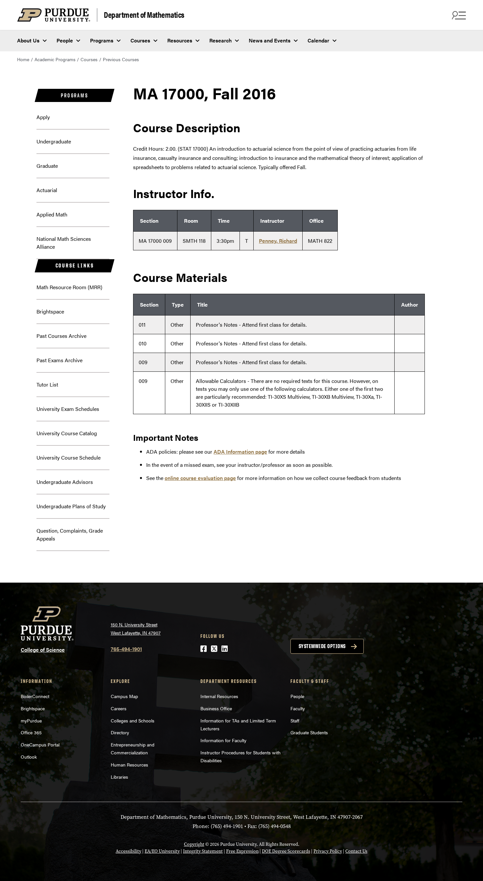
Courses (140, 40)
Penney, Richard (278, 240)
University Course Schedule (68, 457)
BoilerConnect (35, 696)
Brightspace (50, 311)
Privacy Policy (327, 851)
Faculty (297, 708)
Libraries (119, 776)
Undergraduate (53, 141)
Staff (294, 720)
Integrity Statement (203, 851)
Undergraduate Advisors (64, 482)
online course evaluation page (200, 478)
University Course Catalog (66, 433)
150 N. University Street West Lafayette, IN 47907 (136, 628)
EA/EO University (162, 851)
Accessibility (128, 851)
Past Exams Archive (59, 360)
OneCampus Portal (40, 744)
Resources (179, 40)
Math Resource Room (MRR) (69, 287)
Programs (101, 40)
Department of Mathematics (144, 14)
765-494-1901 (126, 649)
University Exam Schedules (67, 409)
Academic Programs (55, 59)
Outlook (29, 756)
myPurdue (31, 720)
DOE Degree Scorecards (286, 851)
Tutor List (47, 384)
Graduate (47, 165)
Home (23, 59)
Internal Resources (219, 696)
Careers (118, 708)
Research (220, 40)
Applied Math (51, 214)
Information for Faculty (223, 740)
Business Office (216, 708)
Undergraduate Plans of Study (71, 506)
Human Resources (129, 764)
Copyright (194, 844)
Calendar (318, 40)
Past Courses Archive (61, 336)
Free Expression (242, 851)
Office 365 (31, 732)
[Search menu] (458, 15)
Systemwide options (322, 646)
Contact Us (356, 851)
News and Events (269, 40)
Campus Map (124, 696)
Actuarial (46, 190)
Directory (120, 732)
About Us (28, 40)
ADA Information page (240, 451)
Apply (43, 117)
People (65, 40)
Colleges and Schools (132, 720)
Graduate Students (309, 732)
